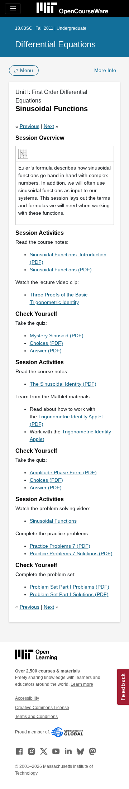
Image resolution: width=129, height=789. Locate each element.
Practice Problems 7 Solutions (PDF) (71, 553)
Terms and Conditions (36, 716)
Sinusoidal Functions (53, 521)
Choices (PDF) (46, 343)
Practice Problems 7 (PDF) (60, 546)
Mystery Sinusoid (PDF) (56, 335)
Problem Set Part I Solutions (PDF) (69, 594)
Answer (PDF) (46, 350)
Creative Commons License (42, 707)
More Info (105, 70)
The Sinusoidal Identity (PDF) (63, 384)
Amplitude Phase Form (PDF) (63, 472)
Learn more (82, 684)
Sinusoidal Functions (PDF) (61, 269)
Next (49, 126)
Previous (29, 126)
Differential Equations (55, 44)
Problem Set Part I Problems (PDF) (69, 587)
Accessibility (27, 698)
